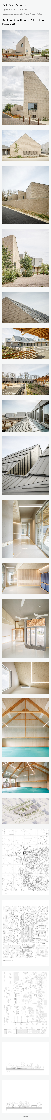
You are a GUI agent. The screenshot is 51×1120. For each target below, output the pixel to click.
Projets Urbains (30, 14)
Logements (18, 14)
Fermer (25, 1116)
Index (13, 9)
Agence (6, 9)
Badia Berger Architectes (14, 5)
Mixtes (39, 14)
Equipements (8, 14)
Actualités (22, 9)
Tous (44, 14)
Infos (42, 20)
